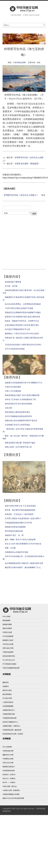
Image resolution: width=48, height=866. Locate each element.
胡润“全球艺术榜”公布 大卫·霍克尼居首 (20, 506)
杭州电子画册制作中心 (10, 722)
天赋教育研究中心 (9, 710)
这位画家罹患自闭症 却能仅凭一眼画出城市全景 (24, 563)
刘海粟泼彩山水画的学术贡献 (16, 552)
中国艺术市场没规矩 (13, 387)
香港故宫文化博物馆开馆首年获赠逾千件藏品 (23, 312)
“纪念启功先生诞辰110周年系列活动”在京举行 (23, 344)
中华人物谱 (6, 616)
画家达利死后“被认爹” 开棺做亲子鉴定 (20, 442)
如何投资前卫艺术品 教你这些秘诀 (18, 403)
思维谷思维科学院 (9, 656)
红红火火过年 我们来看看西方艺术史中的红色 (23, 543)
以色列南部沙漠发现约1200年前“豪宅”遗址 (22, 325)
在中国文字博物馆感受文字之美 (17, 329)
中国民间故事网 (8, 652)
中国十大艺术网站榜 (13, 391)
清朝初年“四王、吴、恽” (14, 535)
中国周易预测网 (8, 706)
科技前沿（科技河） (9, 774)
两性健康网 (6, 620)
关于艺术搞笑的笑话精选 (15, 349)
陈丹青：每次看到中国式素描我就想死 (20, 510)
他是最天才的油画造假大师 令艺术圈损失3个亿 (23, 382)
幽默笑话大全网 (8, 755)
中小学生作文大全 (9, 660)
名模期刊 (6, 686)
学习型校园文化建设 (9, 664)
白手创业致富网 (8, 636)
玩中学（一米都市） (9, 782)
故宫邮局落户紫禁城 (13, 282)
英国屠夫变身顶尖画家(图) (15, 527)
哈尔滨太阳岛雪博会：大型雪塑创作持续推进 (23, 304)
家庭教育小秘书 (8, 640)
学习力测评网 (7, 747)
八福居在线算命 (8, 702)
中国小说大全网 (8, 763)
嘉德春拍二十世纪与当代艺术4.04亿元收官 (22, 333)
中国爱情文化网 (8, 759)
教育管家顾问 (7, 694)
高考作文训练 (7, 690)
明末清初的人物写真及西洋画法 (17, 412)
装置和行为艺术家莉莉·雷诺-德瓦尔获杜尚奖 (22, 316)
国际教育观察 (7, 624)
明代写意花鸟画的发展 (14, 531)
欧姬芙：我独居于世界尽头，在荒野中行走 (22, 321)
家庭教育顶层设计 (9, 766)
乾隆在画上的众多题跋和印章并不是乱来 (21, 420)
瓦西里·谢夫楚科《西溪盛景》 (27, 163)
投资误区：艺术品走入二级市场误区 (19, 514)
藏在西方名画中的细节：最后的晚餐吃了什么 (23, 567)
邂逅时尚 (6, 682)
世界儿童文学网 (8, 648)
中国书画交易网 (19, 62)
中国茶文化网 (7, 632)
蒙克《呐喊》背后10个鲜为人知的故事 (20, 539)
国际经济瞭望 (7, 628)
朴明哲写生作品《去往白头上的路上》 (21, 195)
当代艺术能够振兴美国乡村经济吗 (18, 416)
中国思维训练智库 (9, 770)
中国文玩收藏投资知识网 (11, 668)
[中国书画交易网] (24, 8)
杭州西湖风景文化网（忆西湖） (13, 734)
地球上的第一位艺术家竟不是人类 (18, 447)
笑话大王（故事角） (9, 778)
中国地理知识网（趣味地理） (13, 730)
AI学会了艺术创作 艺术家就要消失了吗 (20, 399)
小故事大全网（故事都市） (12, 790)
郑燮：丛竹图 (10, 548)
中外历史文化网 (8, 644)
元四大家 (8, 408)
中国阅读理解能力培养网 (11, 794)
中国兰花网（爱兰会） (10, 786)
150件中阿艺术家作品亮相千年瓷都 (19, 308)
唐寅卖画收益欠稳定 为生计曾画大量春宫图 (22, 395)
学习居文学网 (7, 698)
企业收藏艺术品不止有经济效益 (17, 424)
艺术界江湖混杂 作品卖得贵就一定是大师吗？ (23, 518)
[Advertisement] (24, 241)
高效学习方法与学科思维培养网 (13, 798)
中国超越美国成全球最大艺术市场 (18, 522)
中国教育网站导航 (9, 714)
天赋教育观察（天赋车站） (12, 726)
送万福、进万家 (11, 286)
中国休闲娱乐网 (8, 751)
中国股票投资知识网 (9, 718)
